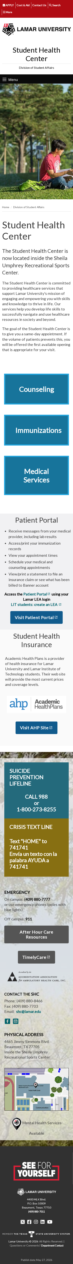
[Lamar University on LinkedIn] (42, 1221)
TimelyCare (34, 957)
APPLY (9, 5)
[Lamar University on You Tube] (49, 1221)
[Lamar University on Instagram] (36, 1221)
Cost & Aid (23, 5)
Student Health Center (36, 54)
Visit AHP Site (34, 727)
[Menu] (4, 79)
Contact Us (39, 5)
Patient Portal (35, 594)
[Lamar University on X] (23, 1221)
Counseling (36, 389)
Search (56, 5)
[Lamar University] (36, 29)
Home (5, 207)
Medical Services (37, 475)
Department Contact (52, 1245)
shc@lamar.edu (28, 1011)
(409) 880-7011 (36, 1211)
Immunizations (38, 430)
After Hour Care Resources (36, 934)
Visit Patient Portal (34, 617)
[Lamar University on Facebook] (29, 1221)
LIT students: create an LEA (34, 604)
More (8, 12)
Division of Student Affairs (36, 67)
